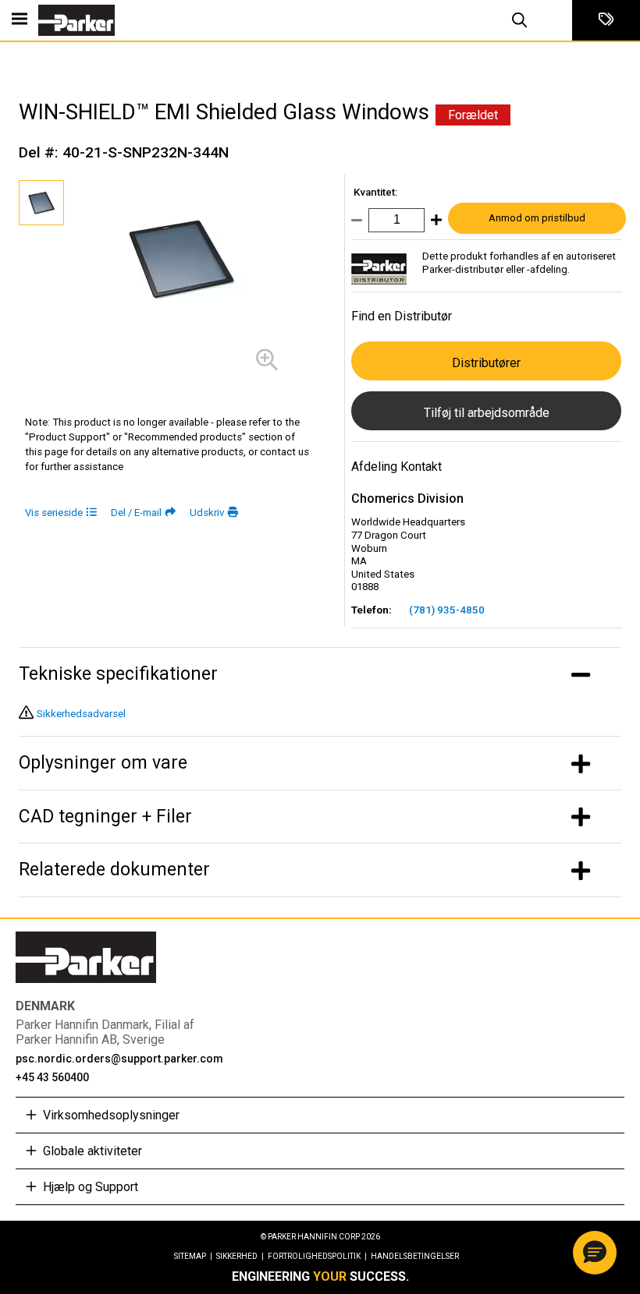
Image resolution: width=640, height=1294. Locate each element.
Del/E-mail (136, 512)
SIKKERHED (240, 1256)
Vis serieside (54, 512)
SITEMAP (193, 1256)
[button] (595, 1253)
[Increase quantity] (433, 223)
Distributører (486, 362)
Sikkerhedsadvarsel (81, 713)
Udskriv (207, 512)
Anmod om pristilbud (537, 218)
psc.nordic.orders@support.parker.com (119, 1058)
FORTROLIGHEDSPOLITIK (317, 1256)
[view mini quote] (606, 20)
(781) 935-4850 (447, 610)
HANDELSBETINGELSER (415, 1256)
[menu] (19, 20)
